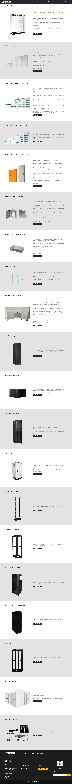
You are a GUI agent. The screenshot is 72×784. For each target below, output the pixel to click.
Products (39, 1)
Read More (37, 33)
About (45, 1)
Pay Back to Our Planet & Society (44, 763)
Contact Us (64, 1)
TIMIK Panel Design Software (44, 761)
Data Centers (29, 765)
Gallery (57, 1)
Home (34, 1)
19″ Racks (24, 765)
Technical (50, 1)
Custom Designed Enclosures (28, 763)
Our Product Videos (42, 768)
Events (39, 765)
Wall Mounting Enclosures (27, 761)
